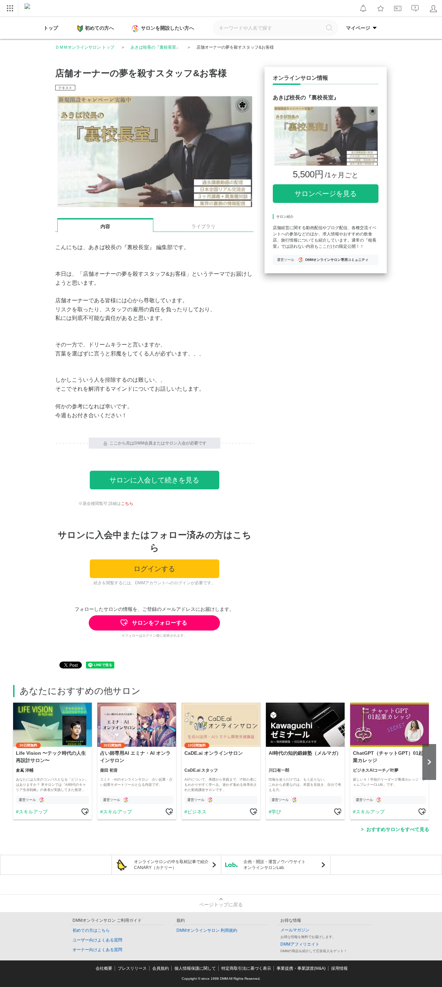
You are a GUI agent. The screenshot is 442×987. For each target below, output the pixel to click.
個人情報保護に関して (195, 968)
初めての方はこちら (91, 930)
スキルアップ (33, 811)
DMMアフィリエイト (299, 944)
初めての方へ (99, 28)
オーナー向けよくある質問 (97, 949)
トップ (51, 28)
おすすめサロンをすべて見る (397, 829)
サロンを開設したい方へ (167, 28)
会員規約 (160, 968)
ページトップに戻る (221, 904)
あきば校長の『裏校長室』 (155, 47)
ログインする (154, 569)
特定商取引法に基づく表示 (246, 968)
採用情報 (339, 968)
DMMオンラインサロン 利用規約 (206, 930)
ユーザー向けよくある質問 (97, 940)
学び (276, 811)
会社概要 (104, 968)
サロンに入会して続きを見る (154, 480)
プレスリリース (132, 968)
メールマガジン (294, 930)
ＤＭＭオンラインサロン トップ (84, 47)
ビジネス (196, 811)
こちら (127, 503)
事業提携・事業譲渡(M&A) (301, 968)
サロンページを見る (326, 193)
